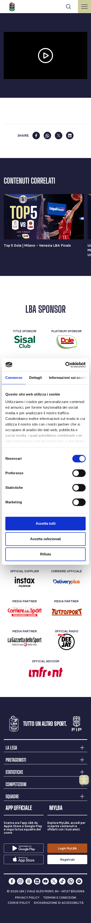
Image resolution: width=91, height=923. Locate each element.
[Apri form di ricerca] (68, 6)
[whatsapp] (47, 135)
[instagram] (20, 881)
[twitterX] (54, 881)
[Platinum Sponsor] (66, 342)
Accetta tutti (46, 523)
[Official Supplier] (25, 582)
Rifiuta (45, 554)
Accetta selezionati (45, 539)
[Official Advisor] (46, 672)
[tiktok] (62, 881)
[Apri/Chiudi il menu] (84, 6)
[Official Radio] (66, 642)
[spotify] (79, 881)
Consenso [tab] (13, 378)
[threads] (28, 881)
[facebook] (36, 135)
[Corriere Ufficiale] (66, 582)
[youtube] (45, 881)
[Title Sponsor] (25, 342)
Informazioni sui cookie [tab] (68, 378)
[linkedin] (70, 135)
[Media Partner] (25, 612)
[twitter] (58, 135)
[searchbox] (45, 6)
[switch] (79, 473)
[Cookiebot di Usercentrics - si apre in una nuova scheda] (65, 365)
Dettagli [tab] (35, 378)
